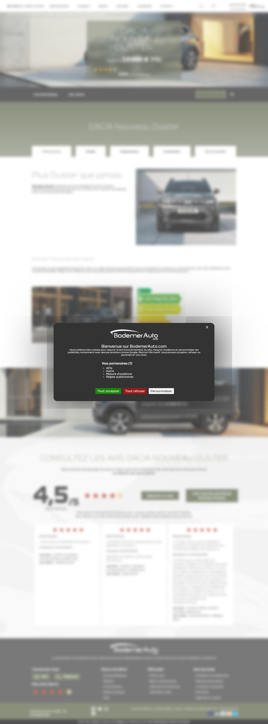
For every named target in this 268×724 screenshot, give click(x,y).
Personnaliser (161, 391)
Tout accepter (108, 391)
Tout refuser (135, 391)
